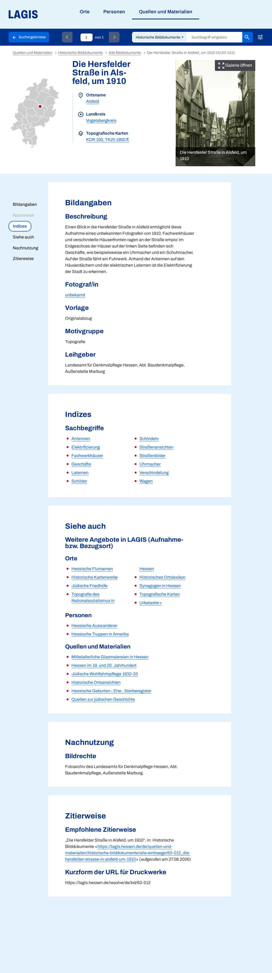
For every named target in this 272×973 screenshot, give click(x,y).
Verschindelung (154, 472)
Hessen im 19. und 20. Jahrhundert (104, 665)
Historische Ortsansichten (96, 682)
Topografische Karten (159, 594)
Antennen (80, 438)
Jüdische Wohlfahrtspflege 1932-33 (104, 674)
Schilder (79, 481)
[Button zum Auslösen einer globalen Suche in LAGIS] (247, 37)
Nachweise (23, 215)
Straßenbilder (152, 455)
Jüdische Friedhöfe (89, 585)
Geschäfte (81, 464)
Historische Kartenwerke (94, 577)
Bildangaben (25, 204)
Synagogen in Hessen (160, 585)
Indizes (20, 226)
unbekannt (75, 295)
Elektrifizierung (85, 447)
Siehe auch (23, 237)
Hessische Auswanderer (94, 625)
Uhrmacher (150, 464)
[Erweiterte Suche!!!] (260, 37)
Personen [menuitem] (114, 11)
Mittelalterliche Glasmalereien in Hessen (109, 657)
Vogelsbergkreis (101, 120)
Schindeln (149, 438)
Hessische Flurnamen (92, 568)
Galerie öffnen (238, 65)
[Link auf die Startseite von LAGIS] (52, 14)
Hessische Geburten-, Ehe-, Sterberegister (111, 691)
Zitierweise (23, 258)
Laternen (79, 472)
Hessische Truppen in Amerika (100, 634)
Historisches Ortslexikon (162, 577)
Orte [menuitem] (85, 11)
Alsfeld (92, 101)
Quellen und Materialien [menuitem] (165, 11)
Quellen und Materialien (32, 53)
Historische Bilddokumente (158, 37)
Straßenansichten (156, 447)
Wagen (146, 481)
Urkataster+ (150, 602)
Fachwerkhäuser (87, 455)
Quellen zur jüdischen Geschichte (103, 699)
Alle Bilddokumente (125, 53)
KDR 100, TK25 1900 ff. (107, 139)
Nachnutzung (25, 248)
